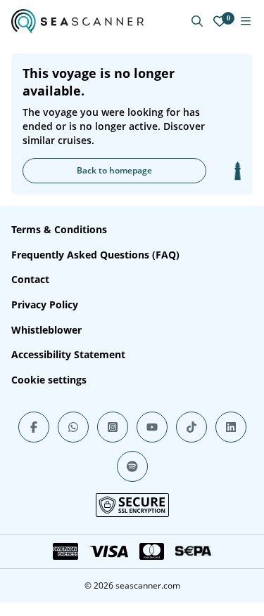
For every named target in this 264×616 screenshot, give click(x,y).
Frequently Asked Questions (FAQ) (95, 254)
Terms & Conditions (59, 229)
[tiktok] (191, 427)
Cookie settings (49, 379)
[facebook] (33, 427)
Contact (30, 279)
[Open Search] (197, 21)
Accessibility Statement (68, 354)
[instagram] (112, 427)
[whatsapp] (73, 427)
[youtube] (152, 427)
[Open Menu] (246, 21)
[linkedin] (230, 427)
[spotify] (132, 466)
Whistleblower (46, 329)
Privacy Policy (44, 304)
